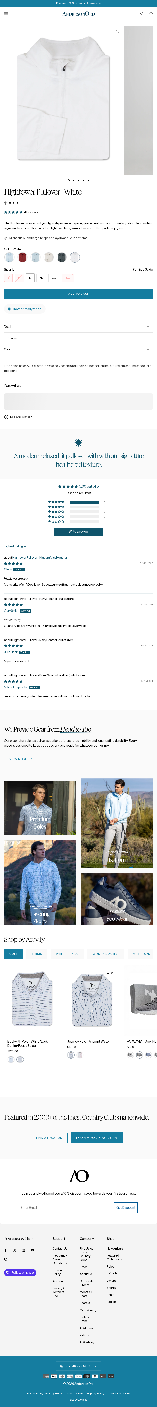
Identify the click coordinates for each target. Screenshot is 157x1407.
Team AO (86, 1303)
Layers (111, 1280)
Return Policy (57, 1272)
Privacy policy (53, 1393)
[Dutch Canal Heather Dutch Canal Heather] (9, 257)
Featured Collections (114, 1257)
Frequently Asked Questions (60, 1259)
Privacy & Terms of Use (58, 1292)
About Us (86, 1274)
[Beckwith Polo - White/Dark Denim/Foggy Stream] (32, 1000)
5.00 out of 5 (89, 486)
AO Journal (87, 1328)
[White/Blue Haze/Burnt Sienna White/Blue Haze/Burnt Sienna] (80, 1055)
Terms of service (74, 1393)
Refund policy (35, 1393)
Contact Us (60, 1248)
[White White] (75, 257)
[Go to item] (68, 180)
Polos (110, 1266)
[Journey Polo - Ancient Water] (92, 1000)
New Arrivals (115, 1248)
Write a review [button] (79, 532)
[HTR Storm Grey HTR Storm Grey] (61, 257)
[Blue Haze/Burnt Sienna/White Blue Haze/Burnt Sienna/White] (11, 1059)
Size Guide (145, 269)
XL (41, 277)
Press (84, 1267)
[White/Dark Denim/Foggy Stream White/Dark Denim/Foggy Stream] (20, 1059)
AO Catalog (87, 1342)
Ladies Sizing (84, 1319)
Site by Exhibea (78, 1399)
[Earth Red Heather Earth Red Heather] (22, 257)
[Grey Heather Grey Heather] (139, 1055)
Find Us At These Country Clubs (86, 1254)
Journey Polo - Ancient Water (88, 1041)
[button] (13, 212)
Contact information (118, 1393)
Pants (110, 1295)
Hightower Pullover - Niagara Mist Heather (39, 557)
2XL (54, 277)
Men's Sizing (88, 1310)
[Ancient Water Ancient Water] (71, 1055)
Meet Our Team (86, 1294)
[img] (13, 563)
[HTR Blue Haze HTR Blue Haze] (35, 257)
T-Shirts (112, 1273)
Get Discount (125, 1208)
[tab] (13, 954)
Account (58, 1281)
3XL (67, 277)
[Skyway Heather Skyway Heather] (148, 1055)
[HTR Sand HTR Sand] (48, 257)
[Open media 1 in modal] (117, 32)
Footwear (117, 918)
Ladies (111, 1301)
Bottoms (118, 859)
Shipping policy (95, 1393)
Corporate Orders (87, 1283)
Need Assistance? (21, 416)
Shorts (111, 1287)
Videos (84, 1335)
